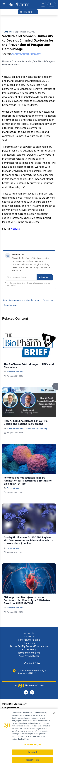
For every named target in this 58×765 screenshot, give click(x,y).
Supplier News (11, 305)
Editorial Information (29, 639)
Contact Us (29, 643)
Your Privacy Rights (29, 655)
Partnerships (48, 300)
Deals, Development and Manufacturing (21, 300)
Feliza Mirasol (13, 488)
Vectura (15, 228)
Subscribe (43, 277)
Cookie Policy (24, 739)
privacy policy (10, 285)
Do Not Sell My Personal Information (29, 646)
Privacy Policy (29, 649)
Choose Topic (26, 12)
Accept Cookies (32, 760)
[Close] (54, 713)
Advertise (29, 636)
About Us (29, 633)
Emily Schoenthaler (15, 371)
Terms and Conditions (29, 652)
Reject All (32, 752)
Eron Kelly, (30, 428)
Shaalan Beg (41, 428)
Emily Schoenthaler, (16, 428)
